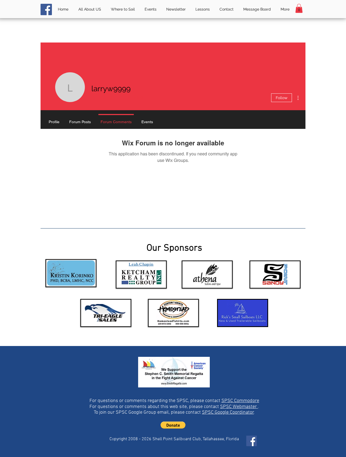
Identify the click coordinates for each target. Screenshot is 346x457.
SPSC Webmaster (239, 407)
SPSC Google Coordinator (228, 412)
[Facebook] (46, 9)
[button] (299, 8)
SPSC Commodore (240, 401)
